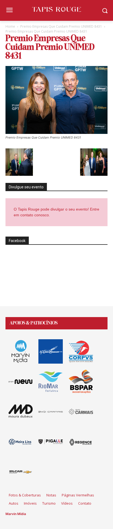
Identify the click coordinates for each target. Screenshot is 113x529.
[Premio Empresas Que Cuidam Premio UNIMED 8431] (56, 132)
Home (10, 26)
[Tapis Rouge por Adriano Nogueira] (56, 9)
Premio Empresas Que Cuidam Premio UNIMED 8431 (61, 26)
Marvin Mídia (15, 514)
